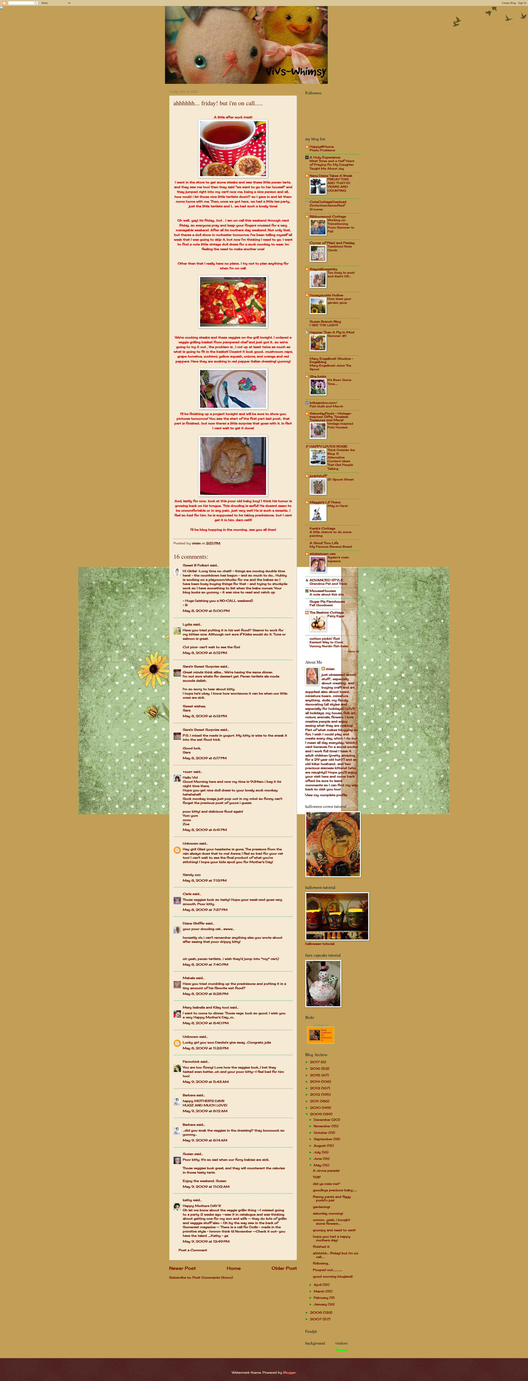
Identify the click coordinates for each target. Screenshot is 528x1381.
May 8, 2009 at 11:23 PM (206, 1048)
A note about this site (327, 594)
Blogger (289, 1372)
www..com (321, 1025)
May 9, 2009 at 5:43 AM (206, 1082)
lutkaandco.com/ (323, 403)
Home (234, 1268)
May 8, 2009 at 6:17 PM (205, 758)
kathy (187, 1200)
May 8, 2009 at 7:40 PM (205, 964)
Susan (188, 1154)
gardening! (321, 1207)
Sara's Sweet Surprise (201, 666)
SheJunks (318, 376)
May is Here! (338, 505)
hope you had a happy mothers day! (331, 1238)
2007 (316, 1319)
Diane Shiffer (194, 923)
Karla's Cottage (322, 528)
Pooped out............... (327, 1270)
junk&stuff (318, 476)
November (322, 1126)
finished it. (321, 1247)
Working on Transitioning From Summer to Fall (341, 225)
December (322, 1120)
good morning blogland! (333, 1276)
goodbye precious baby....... (335, 1190)
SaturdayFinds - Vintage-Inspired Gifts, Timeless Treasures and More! (330, 417)
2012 (315, 1094)
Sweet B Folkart (196, 565)
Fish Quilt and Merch (326, 406)
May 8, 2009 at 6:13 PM (205, 716)
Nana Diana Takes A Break (331, 176)
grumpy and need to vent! (334, 1230)
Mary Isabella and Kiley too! (206, 1007)
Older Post (284, 1268)
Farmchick (191, 1062)
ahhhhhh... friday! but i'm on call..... (335, 1255)
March (319, 1291)
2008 (316, 1312)
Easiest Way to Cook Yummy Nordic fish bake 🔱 (331, 644)
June (318, 1159)
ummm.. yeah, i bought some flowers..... (331, 1221)
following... (321, 1263)
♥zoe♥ (187, 772)
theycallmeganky (323, 269)
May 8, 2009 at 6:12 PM (205, 653)
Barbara (189, 1095)
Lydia (187, 624)
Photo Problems (322, 150)
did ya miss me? (326, 1184)
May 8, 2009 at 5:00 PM (206, 611)
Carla (187, 894)
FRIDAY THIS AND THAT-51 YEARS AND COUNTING (339, 184)
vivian (330, 669)
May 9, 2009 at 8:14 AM (205, 1140)
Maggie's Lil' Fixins (325, 502)
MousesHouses (323, 591)
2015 (315, 1075)
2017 (315, 1062)
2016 (315, 1069)
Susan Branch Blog (325, 321)
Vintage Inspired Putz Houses (340, 425)
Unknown (190, 843)
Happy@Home (322, 147)
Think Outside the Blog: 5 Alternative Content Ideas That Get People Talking (341, 459)
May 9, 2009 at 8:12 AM (205, 1111)
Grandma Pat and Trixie (328, 583)
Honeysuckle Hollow (326, 295)
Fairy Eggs (336, 616)
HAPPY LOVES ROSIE (329, 446)
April (318, 1285)
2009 (316, 1114)
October (321, 1133)
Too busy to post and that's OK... (341, 274)
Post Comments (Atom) (212, 1277)
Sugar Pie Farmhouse (327, 601)
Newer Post (182, 1268)
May (318, 1165)
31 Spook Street (341, 479)
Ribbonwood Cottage (328, 216)
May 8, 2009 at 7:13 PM (205, 880)
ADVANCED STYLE (326, 580)
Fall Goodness (321, 605)
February (321, 1298)
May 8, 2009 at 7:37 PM (205, 910)
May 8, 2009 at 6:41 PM (205, 830)
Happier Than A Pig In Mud (332, 332)
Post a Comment (193, 1250)
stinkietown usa (322, 554)
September (323, 1139)
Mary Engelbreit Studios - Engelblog (331, 360)
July (318, 1152)
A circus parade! (326, 1171)
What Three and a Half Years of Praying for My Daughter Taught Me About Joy (332, 164)
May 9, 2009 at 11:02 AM (206, 1187)
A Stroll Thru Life (324, 543)
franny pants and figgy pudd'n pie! (332, 1198)
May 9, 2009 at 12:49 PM (206, 1241)
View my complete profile (326, 795)
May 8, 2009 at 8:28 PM (205, 994)
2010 (316, 1108)
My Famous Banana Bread (331, 546)
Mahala (189, 978)
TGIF (317, 1177)
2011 (315, 1101)
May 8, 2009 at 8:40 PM (206, 1023)
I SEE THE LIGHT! (324, 325)
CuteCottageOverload (328, 202)
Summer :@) (337, 335)
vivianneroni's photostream (326, 1036)
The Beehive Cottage (327, 612)
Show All (353, 651)
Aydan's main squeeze (338, 559)
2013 (315, 1088)
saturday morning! (328, 1213)
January (321, 1304)
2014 (315, 1081)
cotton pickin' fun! (325, 639)
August (320, 1146)
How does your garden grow (339, 300)
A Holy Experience (325, 157)
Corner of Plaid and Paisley (332, 243)
